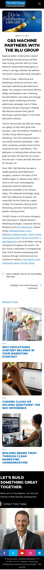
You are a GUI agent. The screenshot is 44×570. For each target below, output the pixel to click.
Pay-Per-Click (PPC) (29, 238)
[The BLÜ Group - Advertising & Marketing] (15, 7)
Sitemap (24, 561)
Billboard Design (17, 230)
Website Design (20, 234)
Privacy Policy (33, 561)
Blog (4, 344)
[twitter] (13, 552)
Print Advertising (24, 227)
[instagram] (30, 552)
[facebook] (4, 552)
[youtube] (22, 552)
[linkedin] (39, 552)
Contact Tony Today (14, 503)
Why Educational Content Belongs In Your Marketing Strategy (18, 352)
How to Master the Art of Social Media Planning (24, 275)
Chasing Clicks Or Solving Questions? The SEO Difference (21, 405)
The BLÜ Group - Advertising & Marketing (20, 559)
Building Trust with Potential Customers (24, 286)
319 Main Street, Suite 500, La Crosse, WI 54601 (20, 564)
